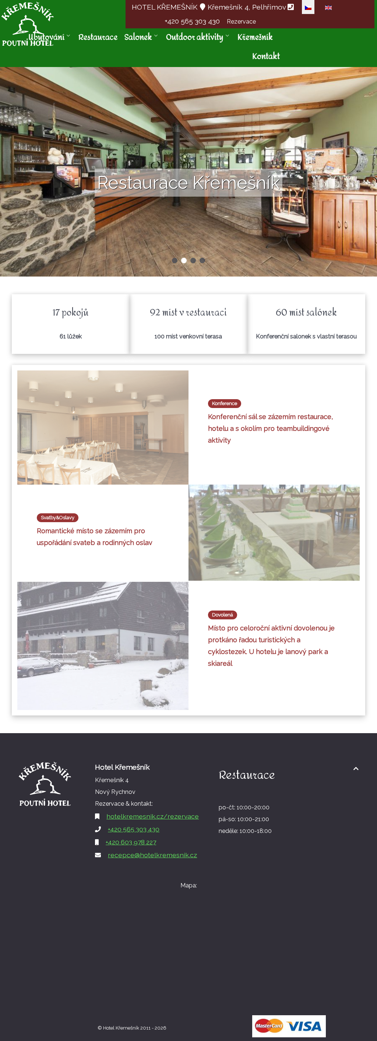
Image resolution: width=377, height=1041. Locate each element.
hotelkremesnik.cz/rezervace (152, 816)
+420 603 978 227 (131, 842)
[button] (174, 260)
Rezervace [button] (241, 21)
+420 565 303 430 (193, 21)
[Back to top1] (356, 768)
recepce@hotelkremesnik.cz (152, 855)
